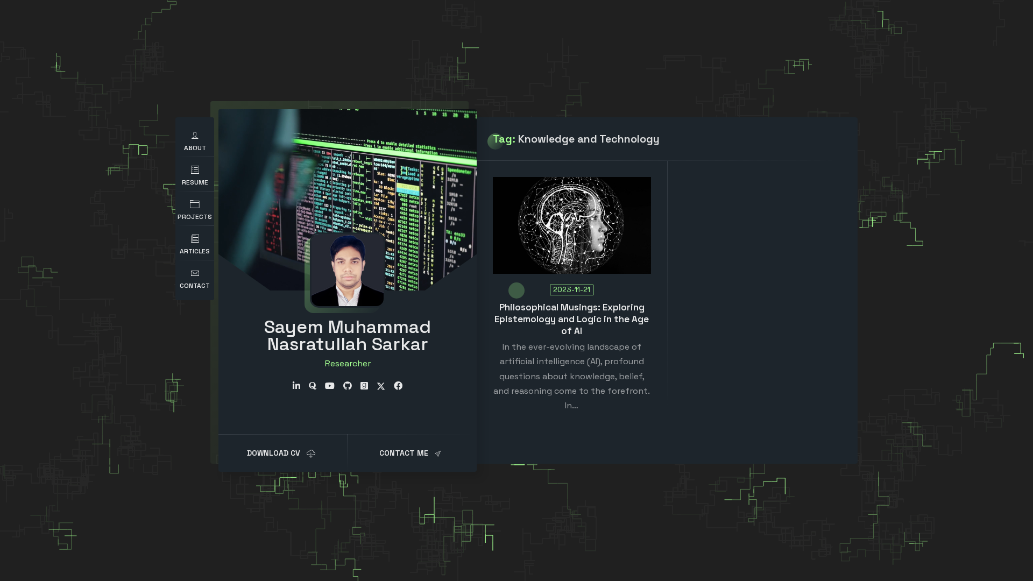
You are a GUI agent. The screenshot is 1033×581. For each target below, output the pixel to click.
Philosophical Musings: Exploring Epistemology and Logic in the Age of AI (571, 319)
